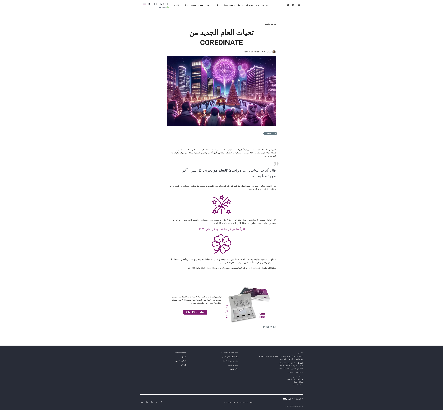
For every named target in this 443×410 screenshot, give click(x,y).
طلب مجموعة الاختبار (231, 5)
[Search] (293, 5)
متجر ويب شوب (262, 5)
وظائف (177, 5)
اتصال (218, 5)
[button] (299, 5)
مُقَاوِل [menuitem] (183, 365)
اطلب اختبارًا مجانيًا (195, 312)
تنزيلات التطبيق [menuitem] (232, 365)
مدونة (200, 5)
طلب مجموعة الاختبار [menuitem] (230, 361)
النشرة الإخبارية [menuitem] (180, 361)
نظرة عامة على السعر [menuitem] (230, 357)
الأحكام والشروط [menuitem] (242, 402)
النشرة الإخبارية (248, 5)
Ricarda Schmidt (258, 51)
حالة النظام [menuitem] (234, 369)
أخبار (186, 5)
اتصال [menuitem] (184, 357)
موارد (194, 5)
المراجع (210, 5)
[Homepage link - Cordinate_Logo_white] (293, 398)
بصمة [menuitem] (223, 402)
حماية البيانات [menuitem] (230, 402)
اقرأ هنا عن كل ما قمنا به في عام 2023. (221, 229)
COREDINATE (270, 133)
